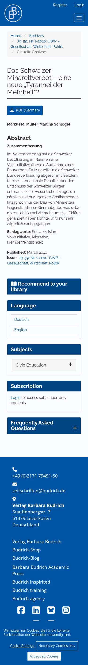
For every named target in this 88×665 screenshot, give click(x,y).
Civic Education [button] (31, 365)
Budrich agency (28, 598)
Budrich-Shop (26, 550)
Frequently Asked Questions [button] (32, 425)
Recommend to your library (39, 286)
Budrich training (29, 590)
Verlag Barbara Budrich (36, 541)
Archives (36, 36)
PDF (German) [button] (27, 110)
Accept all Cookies (44, 656)
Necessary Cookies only (56, 646)
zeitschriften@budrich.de (38, 490)
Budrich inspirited (31, 582)
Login (79, 5)
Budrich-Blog (25, 558)
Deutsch (21, 319)
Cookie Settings (22, 646)
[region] (44, 643)
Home (16, 36)
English (20, 330)
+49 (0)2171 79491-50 (35, 476)
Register (60, 5)
